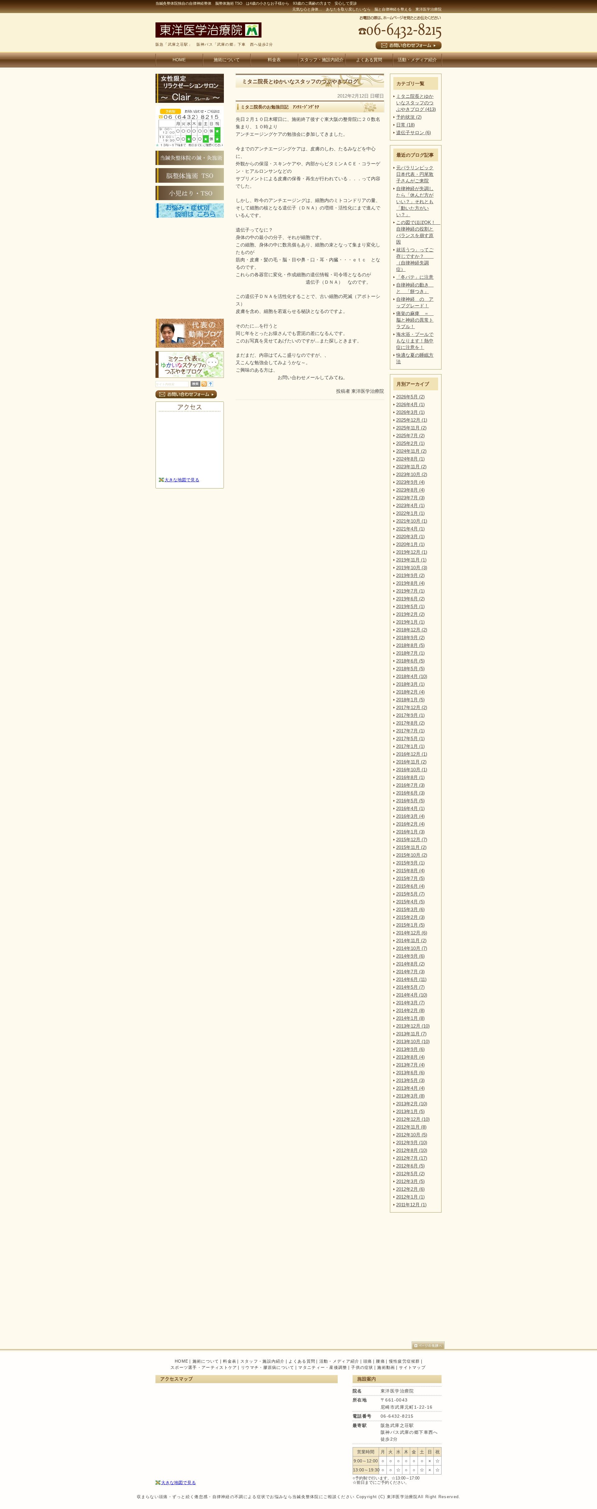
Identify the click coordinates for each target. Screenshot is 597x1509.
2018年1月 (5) (410, 699)
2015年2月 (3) (410, 917)
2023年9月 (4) (410, 482)
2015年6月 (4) (410, 886)
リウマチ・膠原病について (267, 1367)
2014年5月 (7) (410, 987)
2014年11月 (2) (411, 940)
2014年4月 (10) (411, 995)
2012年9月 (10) (411, 1142)
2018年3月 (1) (410, 684)
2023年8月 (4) (410, 490)
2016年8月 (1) (410, 777)
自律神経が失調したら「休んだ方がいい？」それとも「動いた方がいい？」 (414, 201)
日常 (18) (405, 124)
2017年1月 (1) (410, 746)
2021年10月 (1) (411, 521)
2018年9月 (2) (410, 637)
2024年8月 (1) (410, 458)
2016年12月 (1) (411, 754)
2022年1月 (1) (410, 513)
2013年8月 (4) (410, 1057)
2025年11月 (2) (411, 427)
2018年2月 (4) (410, 692)
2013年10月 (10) (413, 1041)
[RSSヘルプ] (210, 385)
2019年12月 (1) (411, 552)
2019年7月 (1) (410, 591)
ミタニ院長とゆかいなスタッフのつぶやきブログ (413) (416, 103)
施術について (227, 59)
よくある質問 (369, 59)
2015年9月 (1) (410, 862)
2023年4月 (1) (410, 505)
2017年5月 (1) (410, 738)
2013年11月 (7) (411, 1033)
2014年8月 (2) (410, 963)
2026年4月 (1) (410, 404)
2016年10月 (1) (411, 769)
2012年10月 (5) (411, 1134)
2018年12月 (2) (411, 629)
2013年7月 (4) (410, 1064)
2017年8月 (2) (410, 723)
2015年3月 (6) (410, 909)
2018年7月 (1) (410, 653)
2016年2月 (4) (410, 824)
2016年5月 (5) (410, 800)
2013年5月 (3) (410, 1080)
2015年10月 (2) (411, 855)
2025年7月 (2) (410, 435)
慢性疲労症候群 (404, 1361)
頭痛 (367, 1361)
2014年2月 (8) (410, 1010)
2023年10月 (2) (411, 474)
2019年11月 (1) (411, 559)
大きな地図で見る (181, 479)
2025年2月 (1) (410, 443)
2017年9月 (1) (410, 715)
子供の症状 (362, 1367)
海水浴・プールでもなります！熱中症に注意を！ (414, 341)
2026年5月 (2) (410, 396)
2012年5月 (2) (410, 1173)
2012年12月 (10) (413, 1119)
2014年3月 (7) (410, 1002)
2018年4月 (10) (411, 676)
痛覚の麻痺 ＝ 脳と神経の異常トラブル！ (414, 320)
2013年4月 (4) (410, 1088)
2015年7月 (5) (410, 878)
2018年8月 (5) (410, 645)
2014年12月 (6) (411, 932)
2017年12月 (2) (411, 707)
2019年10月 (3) (411, 567)
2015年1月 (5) (410, 925)
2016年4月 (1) (410, 808)
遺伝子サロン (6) (413, 132)
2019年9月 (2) (410, 575)
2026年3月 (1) (410, 412)
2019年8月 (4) (410, 583)
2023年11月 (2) (411, 466)
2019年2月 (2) (410, 614)
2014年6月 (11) (411, 979)
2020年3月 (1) (410, 536)
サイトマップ (412, 1367)
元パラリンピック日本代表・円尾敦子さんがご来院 (414, 174)
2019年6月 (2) (410, 598)
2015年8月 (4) (410, 870)
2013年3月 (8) (410, 1095)
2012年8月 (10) (411, 1150)
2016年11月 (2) (411, 761)
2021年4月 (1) (410, 528)
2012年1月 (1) (410, 1196)
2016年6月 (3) (410, 793)
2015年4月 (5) (410, 901)
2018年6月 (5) (410, 660)
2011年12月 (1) (411, 1204)
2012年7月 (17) (411, 1158)
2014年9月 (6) (410, 956)
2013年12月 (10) (413, 1026)
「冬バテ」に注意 (414, 277)
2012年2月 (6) (410, 1189)
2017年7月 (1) (410, 730)
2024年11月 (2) (411, 451)
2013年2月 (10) (411, 1103)
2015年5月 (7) (410, 894)
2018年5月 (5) (410, 668)
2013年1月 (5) (410, 1111)
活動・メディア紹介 (417, 59)
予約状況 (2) (409, 117)
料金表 (274, 59)
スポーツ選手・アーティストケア (203, 1367)
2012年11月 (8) (411, 1127)
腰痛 (380, 1361)
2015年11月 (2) (411, 847)
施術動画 (386, 1367)
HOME (179, 59)
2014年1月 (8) (410, 1018)
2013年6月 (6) (410, 1072)
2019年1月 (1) (410, 622)
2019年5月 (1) (410, 606)
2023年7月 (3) (410, 497)
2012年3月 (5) (410, 1181)
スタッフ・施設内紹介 (322, 59)
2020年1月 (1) (410, 544)
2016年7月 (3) (410, 785)
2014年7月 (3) (410, 971)
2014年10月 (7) (411, 948)
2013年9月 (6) (410, 1049)
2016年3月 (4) (410, 816)
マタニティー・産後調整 (322, 1367)
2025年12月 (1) (411, 420)
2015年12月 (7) (411, 839)
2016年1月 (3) (410, 831)
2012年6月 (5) (410, 1165)
